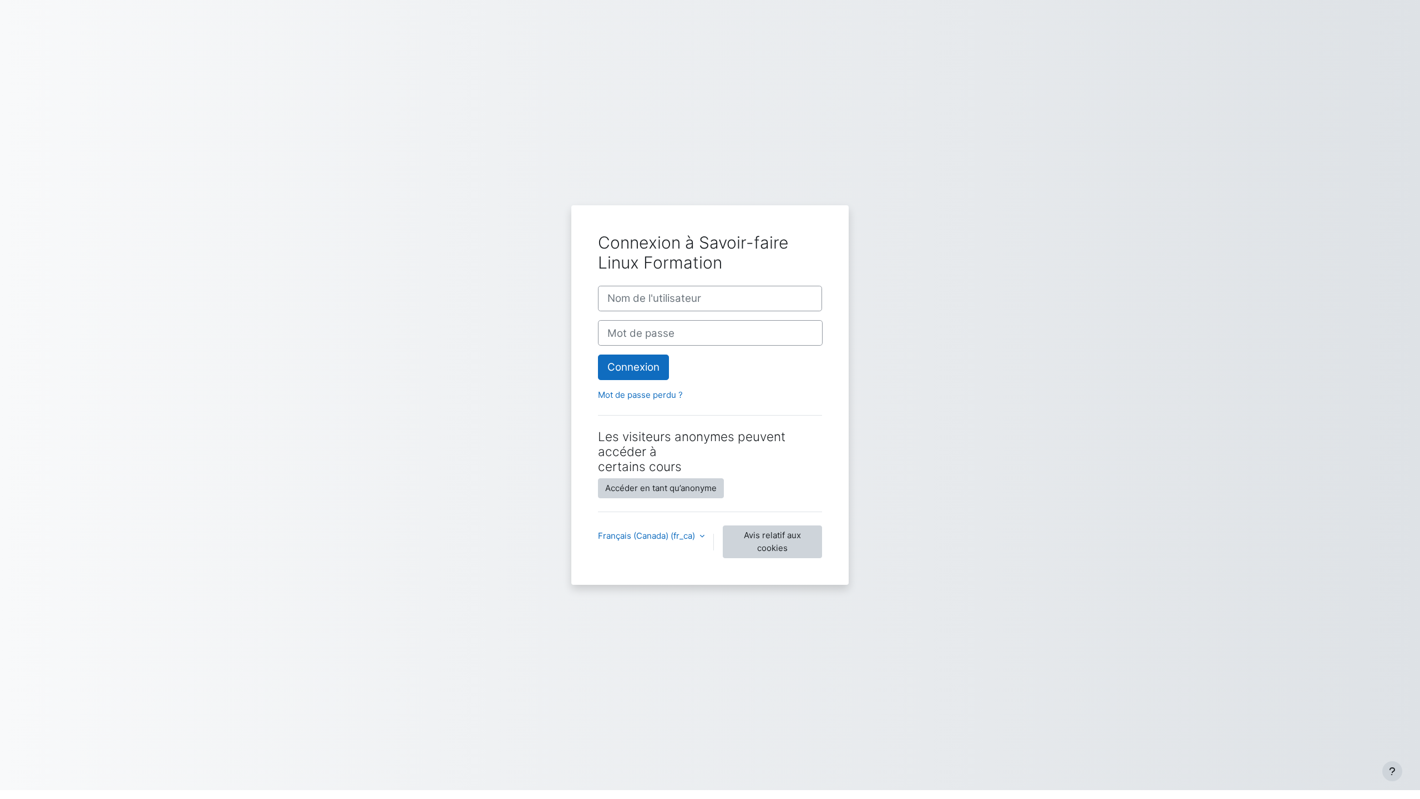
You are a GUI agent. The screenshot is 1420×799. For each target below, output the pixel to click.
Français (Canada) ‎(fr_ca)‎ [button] (647, 535)
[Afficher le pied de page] (1392, 771)
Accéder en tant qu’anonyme (661, 488)
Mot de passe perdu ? (640, 395)
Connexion (633, 367)
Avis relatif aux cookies (772, 541)
